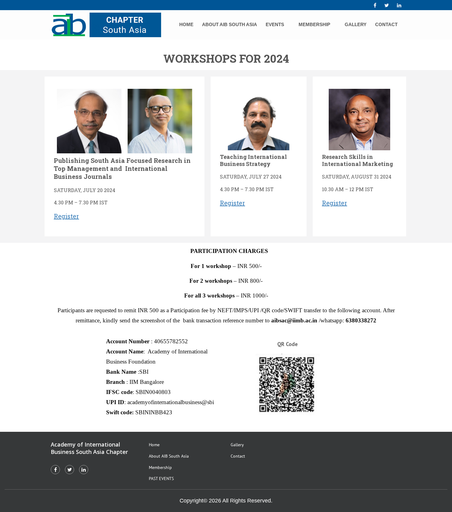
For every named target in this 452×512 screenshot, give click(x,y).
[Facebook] (375, 5)
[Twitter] (386, 5)
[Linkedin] (399, 5)
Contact (386, 24)
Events (275, 24)
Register (66, 216)
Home (186, 24)
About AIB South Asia (229, 24)
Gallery (356, 24)
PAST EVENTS (161, 478)
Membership (314, 24)
